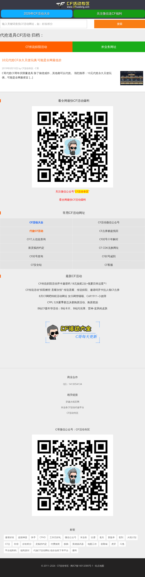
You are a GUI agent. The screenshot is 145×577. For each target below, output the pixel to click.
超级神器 (22, 537)
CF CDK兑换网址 (109, 247)
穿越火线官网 (72, 401)
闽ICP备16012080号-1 (81, 565)
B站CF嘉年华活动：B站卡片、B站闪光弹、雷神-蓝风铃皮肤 (72, 308)
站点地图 (99, 565)
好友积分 (27, 544)
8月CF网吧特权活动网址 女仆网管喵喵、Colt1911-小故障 (72, 296)
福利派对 (24, 550)
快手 (33, 537)
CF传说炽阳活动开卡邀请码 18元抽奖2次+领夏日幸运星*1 (72, 283)
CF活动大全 (36, 222)
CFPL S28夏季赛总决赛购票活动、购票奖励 (72, 302)
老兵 (101, 537)
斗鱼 (122, 544)
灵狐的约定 (41, 544)
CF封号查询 (36, 256)
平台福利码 (10, 550)
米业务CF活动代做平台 (72, 407)
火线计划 (131, 537)
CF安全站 (36, 265)
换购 (66, 544)
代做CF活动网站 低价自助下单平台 (50, 550)
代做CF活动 (36, 231)
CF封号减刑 (109, 256)
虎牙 (113, 544)
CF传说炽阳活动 (36, 47)
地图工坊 (92, 544)
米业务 (83, 537)
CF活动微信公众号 (109, 222)
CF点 (7, 544)
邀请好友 (9, 537)
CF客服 (109, 265)
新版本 (111, 537)
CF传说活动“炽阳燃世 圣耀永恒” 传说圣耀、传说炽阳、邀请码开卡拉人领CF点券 (72, 290)
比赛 (93, 537)
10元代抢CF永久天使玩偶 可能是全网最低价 (32, 60)
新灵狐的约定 (36, 247)
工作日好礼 (55, 537)
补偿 (16, 544)
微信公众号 (70, 537)
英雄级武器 (78, 544)
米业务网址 (108, 47)
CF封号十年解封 (108, 239)
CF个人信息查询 (36, 239)
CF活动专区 (72, 5)
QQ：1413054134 (72, 384)
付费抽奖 (55, 544)
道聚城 (104, 544)
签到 (121, 537)
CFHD (43, 537)
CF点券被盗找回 (108, 231)
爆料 (74, 550)
